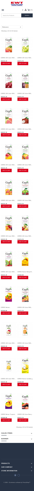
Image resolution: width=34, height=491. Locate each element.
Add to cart (6, 63)
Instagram (19, 475)
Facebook (15, 475)
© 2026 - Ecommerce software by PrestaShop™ (17, 482)
